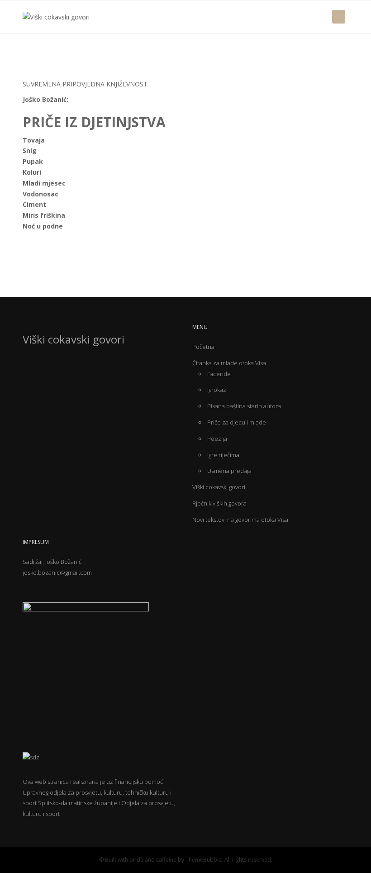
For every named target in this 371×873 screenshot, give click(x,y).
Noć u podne (43, 226)
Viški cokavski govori (218, 487)
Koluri (32, 172)
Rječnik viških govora (219, 503)
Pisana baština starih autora (244, 406)
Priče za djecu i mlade (236, 422)
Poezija (217, 438)
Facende (219, 374)
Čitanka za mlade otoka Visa (229, 363)
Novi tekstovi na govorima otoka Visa (240, 519)
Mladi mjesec (44, 183)
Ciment (34, 204)
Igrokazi (217, 390)
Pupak (34, 161)
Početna (203, 347)
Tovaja (34, 140)
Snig (30, 150)
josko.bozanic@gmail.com (57, 572)
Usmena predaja (229, 471)
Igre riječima (223, 455)
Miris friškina (44, 215)
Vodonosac (41, 194)
